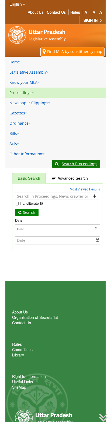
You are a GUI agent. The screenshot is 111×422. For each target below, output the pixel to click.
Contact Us (56, 12)
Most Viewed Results (85, 189)
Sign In (91, 20)
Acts (13, 143)
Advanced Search (72, 178)
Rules (75, 12)
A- (86, 12)
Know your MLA (23, 82)
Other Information (25, 153)
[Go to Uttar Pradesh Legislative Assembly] (39, 35)
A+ (101, 12)
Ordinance (19, 123)
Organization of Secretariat (35, 317)
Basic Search (29, 178)
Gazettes (17, 113)
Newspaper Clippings (28, 102)
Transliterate (29, 203)
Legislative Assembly (28, 72)
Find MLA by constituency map (74, 51)
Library (18, 355)
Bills (13, 133)
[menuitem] (55, 62)
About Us (35, 12)
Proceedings (20, 92)
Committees (22, 349)
